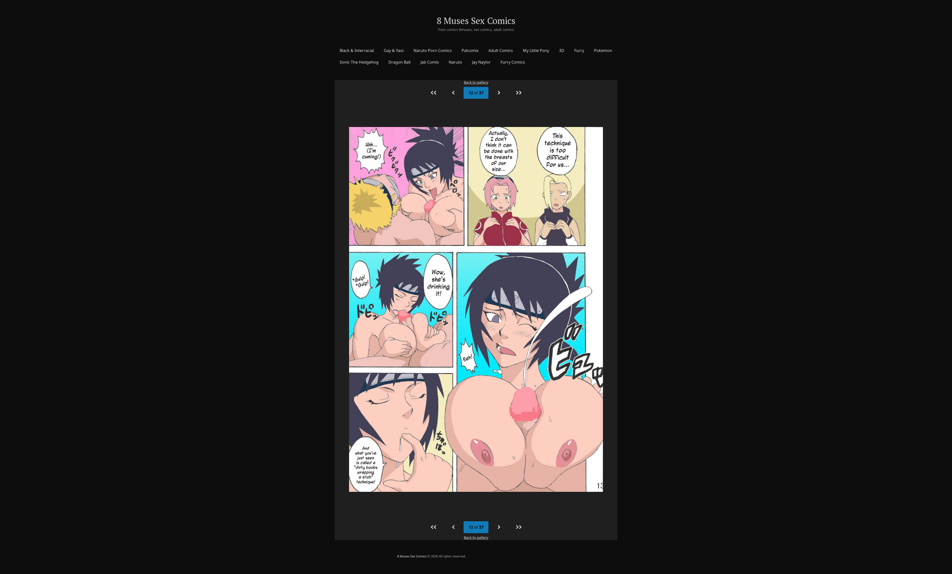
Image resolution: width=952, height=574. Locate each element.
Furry (579, 50)
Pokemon (603, 50)
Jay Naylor (481, 62)
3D (561, 50)
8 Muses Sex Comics (476, 20)
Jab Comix (429, 62)
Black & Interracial (357, 50)
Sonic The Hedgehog (359, 62)
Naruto (455, 62)
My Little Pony (536, 50)
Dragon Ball (399, 62)
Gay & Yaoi (394, 50)
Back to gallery (476, 82)
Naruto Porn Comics (433, 50)
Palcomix (470, 50)
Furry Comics (513, 62)
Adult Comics (500, 50)
